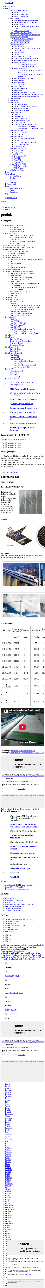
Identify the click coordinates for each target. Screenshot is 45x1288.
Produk (7, 8)
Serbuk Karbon (19, 146)
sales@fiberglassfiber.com (20, 889)
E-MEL (8, 889)
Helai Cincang (15, 18)
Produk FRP (14, 154)
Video (7, 194)
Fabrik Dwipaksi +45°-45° (27, 64)
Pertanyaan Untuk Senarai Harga (12, 951)
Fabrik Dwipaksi (20, 62)
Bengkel (12, 178)
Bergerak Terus (19, 12)
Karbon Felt (18, 140)
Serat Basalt (14, 100)
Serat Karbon (18, 150)
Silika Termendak (20, 166)
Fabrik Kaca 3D (15, 112)
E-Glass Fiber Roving (30, 957)
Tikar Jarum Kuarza (21, 108)
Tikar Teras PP (19, 82)
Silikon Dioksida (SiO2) (18, 164)
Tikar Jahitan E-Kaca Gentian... (24, 399)
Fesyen (12, 190)
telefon (7, 887)
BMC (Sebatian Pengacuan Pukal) (26, 20)
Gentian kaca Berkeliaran (18, 10)
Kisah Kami (14, 192)
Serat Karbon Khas (16, 136)
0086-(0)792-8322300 (17, 887)
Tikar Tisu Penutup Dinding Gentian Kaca (28, 94)
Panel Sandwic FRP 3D (22, 118)
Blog (7, 186)
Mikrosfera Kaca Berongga (19, 37)
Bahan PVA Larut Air (21, 31)
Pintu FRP (17, 160)
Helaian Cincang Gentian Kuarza (25, 106)
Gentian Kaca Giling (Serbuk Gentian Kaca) (25, 35)
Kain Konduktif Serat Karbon (24, 138)
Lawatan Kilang (15, 176)
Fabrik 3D (17, 114)
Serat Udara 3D (19, 122)
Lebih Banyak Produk (17, 170)
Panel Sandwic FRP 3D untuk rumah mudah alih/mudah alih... (24, 825)
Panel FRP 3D (19, 116)
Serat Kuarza (14, 102)
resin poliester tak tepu (20, 868)
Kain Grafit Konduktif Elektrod (25, 142)
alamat (7, 885)
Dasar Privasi (36, 955)
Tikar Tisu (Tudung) (16, 86)
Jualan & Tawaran (16, 188)
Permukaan (18, 90)
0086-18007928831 (12, 976)
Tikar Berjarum (15, 98)
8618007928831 (11, 1010)
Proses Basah (18, 24)
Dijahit (16, 55)
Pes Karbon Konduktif (22, 144)
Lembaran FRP (19, 162)
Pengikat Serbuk (19, 53)
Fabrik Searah (19, 80)
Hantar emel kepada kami (9, 472)
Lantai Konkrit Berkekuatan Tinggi (30, 128)
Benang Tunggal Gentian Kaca (23, 408)
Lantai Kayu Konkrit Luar (27, 126)
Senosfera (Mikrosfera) (22, 41)
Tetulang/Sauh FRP (21, 156)
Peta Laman (16, 955)
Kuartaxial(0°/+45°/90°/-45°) (24, 78)
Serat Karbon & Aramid (18, 148)
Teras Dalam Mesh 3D (22, 120)
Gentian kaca (5, 957)
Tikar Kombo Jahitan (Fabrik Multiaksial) (24, 59)
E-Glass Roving (16, 957)
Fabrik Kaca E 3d (18, 959)
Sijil (11, 180)
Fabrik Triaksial (19, 68)
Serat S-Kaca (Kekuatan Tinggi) (21, 33)
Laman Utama (10, 6)
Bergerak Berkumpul (21, 14)
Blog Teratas (25, 955)
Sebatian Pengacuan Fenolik (19, 43)
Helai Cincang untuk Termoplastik (26, 22)
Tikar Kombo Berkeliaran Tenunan (26, 60)
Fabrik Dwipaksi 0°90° (26, 66)
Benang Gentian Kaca (21, 16)
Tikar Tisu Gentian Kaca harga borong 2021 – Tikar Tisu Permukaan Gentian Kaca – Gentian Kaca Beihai (27, 307)
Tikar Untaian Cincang (17, 47)
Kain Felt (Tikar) (20, 132)
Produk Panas (5, 955)
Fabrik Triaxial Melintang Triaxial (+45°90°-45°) (27, 753)
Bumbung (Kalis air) (21, 88)
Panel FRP (17, 158)
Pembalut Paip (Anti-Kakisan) (24, 92)
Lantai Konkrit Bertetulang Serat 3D (26, 124)
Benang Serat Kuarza (21, 110)
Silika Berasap (19, 168)
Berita (7, 172)
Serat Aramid (18, 152)
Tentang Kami (10, 174)
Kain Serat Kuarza (20, 104)
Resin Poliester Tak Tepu (22, 57)
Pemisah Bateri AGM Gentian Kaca (26, 96)
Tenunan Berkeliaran (17, 45)
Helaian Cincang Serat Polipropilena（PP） (25, 241)
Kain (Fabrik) (18, 134)
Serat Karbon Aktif (16, 130)
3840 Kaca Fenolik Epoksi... (22, 389)
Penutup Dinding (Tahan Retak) (21, 313)
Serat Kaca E (29, 959)
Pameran (13, 182)
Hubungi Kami (10, 184)
